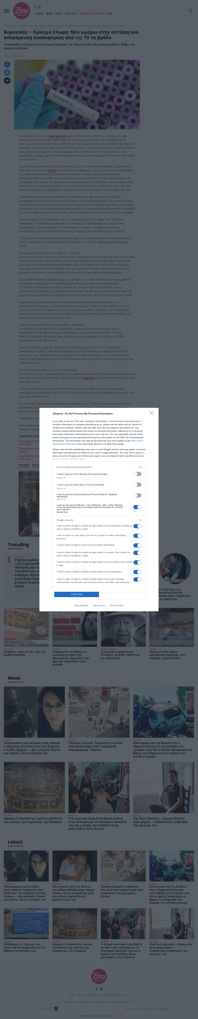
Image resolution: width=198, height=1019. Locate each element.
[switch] (137, 474)
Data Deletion (81, 605)
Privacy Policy (116, 605)
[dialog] (99, 509)
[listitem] (99, 467)
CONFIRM (76, 594)
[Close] (152, 414)
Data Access (99, 605)
